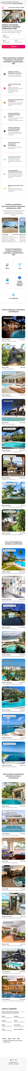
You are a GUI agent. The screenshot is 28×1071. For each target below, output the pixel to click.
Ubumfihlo (10, 1064)
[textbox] (7, 42)
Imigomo (17, 1064)
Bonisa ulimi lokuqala (18, 3)
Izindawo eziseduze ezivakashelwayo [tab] (10, 1011)
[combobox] (13, 37)
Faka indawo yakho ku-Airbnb (16, 7)
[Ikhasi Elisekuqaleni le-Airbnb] (3, 7)
